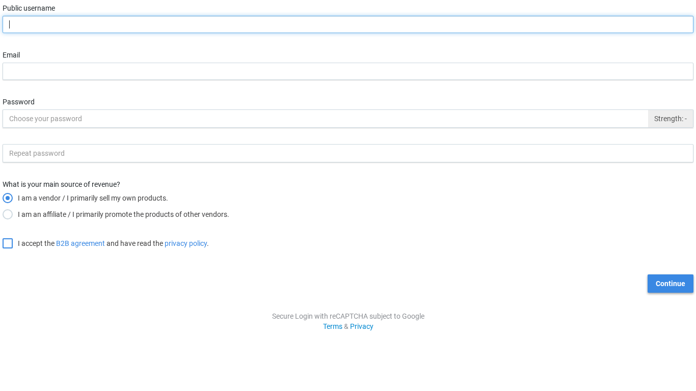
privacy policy (186, 243)
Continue (670, 284)
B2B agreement (80, 243)
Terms (332, 326)
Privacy (361, 326)
